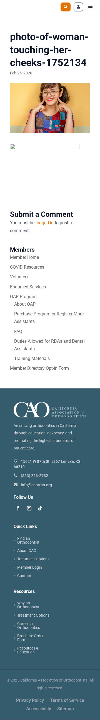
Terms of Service (67, 701)
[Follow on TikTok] (40, 508)
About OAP (25, 304)
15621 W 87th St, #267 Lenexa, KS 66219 (47, 464)
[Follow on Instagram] (29, 508)
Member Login (29, 567)
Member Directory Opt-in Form (39, 368)
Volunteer (19, 276)
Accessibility (38, 709)
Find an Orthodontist (28, 540)
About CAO (26, 551)
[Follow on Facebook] (18, 508)
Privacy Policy (30, 701)
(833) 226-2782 (34, 475)
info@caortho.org (36, 485)
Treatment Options (33, 559)
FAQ (18, 331)
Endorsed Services (28, 287)
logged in (45, 222)
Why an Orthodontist (28, 605)
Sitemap (65, 709)
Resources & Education (28, 650)
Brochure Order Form (30, 638)
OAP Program (23, 296)
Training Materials (32, 358)
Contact (24, 576)
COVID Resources (27, 267)
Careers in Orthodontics (28, 626)
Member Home (24, 257)
